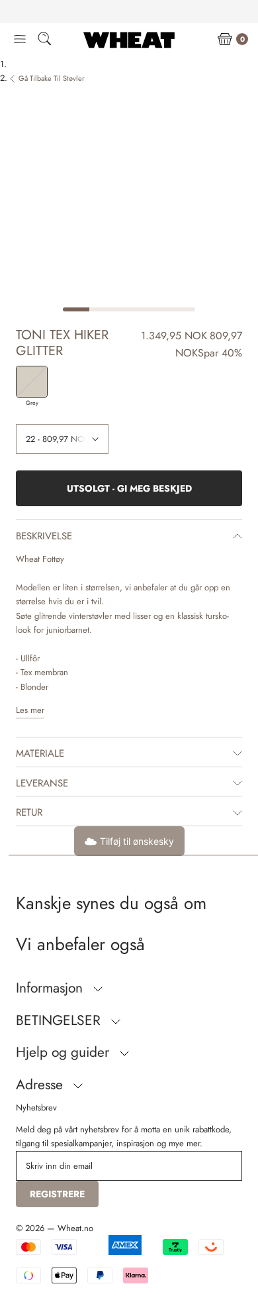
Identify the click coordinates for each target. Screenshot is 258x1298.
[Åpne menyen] (20, 39)
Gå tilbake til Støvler (52, 78)
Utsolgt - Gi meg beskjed (129, 488)
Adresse (41, 1085)
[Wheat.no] (129, 39)
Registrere (57, 1194)
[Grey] (32, 382)
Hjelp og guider (64, 1052)
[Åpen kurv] (225, 39)
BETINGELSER (60, 1020)
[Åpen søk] (44, 40)
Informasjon (51, 988)
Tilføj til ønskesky (137, 841)
